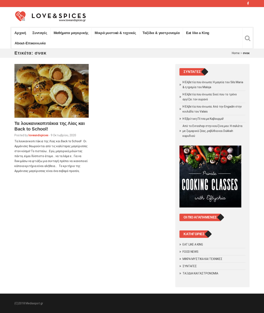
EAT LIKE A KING (193, 244)
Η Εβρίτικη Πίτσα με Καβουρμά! (203, 118)
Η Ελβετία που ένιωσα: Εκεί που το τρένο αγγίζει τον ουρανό (210, 97)
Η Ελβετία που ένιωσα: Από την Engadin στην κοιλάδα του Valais (212, 109)
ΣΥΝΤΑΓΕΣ (190, 266)
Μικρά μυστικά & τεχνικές (115, 33)
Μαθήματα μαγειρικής (71, 33)
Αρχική (20, 33)
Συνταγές (39, 33)
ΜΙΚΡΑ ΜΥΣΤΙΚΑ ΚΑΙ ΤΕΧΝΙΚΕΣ (202, 259)
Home (236, 53)
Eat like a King (197, 33)
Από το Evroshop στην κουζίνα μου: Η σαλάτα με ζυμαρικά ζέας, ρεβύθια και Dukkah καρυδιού (212, 131)
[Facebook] (248, 3)
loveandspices (38, 135)
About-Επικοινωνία (30, 43)
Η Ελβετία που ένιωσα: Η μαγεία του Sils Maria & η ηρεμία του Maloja (213, 85)
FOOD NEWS (190, 251)
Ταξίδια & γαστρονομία (161, 33)
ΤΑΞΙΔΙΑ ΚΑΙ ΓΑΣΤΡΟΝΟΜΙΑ (200, 273)
